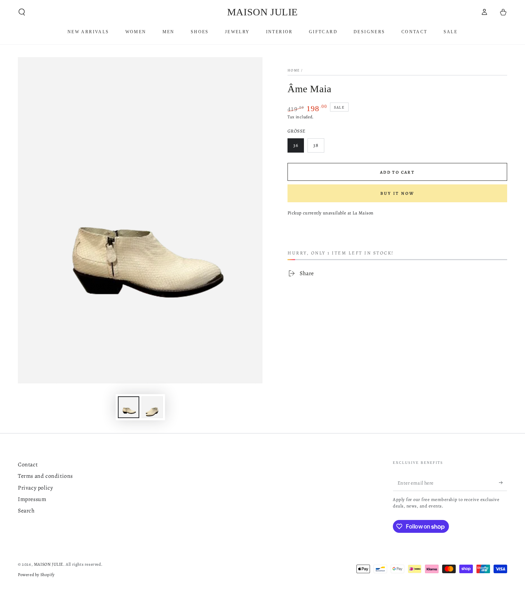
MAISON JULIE (48, 564)
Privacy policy (35, 488)
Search (26, 511)
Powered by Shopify (36, 574)
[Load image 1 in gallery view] (128, 407)
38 (318, 147)
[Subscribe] (503, 483)
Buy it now (397, 193)
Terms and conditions (45, 476)
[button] (21, 12)
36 (298, 147)
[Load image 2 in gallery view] (152, 407)
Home (294, 70)
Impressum (32, 499)
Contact (28, 464)
